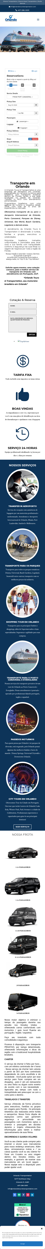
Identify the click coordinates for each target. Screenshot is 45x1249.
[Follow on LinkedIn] (32, 1195)
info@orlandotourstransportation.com (23, 6)
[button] (42, 1229)
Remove (35, 139)
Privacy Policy (25, 156)
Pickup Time (11, 109)
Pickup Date (11, 101)
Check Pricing (22, 150)
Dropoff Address (13, 142)
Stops (9, 139)
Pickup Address (13, 131)
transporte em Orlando (20, 272)
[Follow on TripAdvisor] (19, 1195)
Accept (22, 1244)
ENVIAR (32, 335)
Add (30, 139)
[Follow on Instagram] (28, 1195)
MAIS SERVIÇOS (22, 827)
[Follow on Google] (14, 1195)
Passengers (11, 118)
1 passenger (22, 121)
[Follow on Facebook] (23, 1195)
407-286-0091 (23, 10)
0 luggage (23, 128)
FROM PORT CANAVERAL (22, 97)
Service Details (12, 93)
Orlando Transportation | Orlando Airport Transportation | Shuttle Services (22, 2)
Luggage (10, 124)
